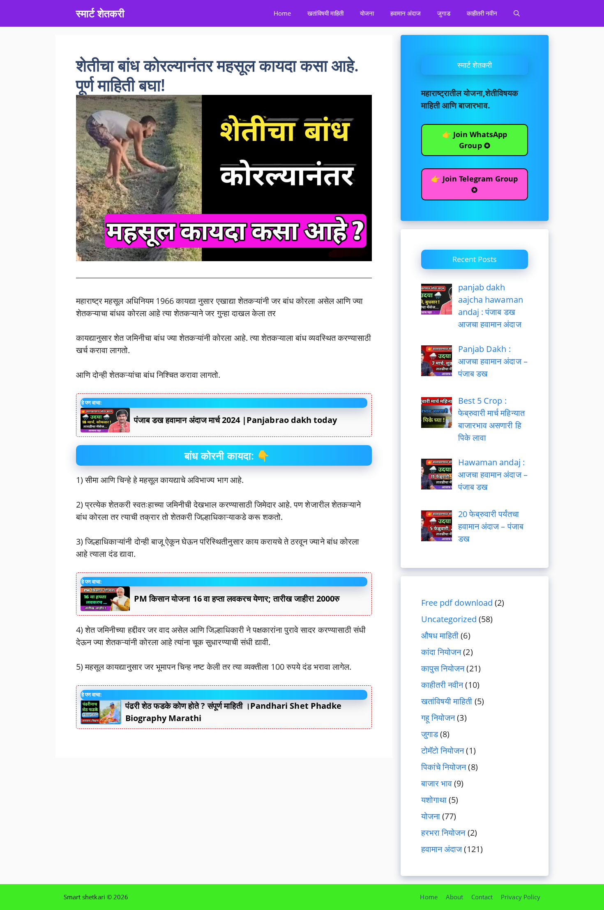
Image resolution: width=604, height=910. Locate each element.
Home (282, 13)
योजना (367, 13)
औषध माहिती (440, 635)
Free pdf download (457, 602)
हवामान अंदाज (405, 13)
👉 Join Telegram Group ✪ (474, 184)
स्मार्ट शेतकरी (100, 13)
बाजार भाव (436, 783)
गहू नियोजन (438, 717)
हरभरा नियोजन (443, 832)
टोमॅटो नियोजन (442, 750)
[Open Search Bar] (516, 13)
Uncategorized (449, 619)
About (454, 897)
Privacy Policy (520, 897)
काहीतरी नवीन (482, 13)
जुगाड (443, 13)
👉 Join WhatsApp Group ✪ (474, 139)
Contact (482, 897)
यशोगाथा (434, 799)
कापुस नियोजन (442, 668)
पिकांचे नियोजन (443, 766)
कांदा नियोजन (441, 651)
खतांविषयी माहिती (325, 13)
